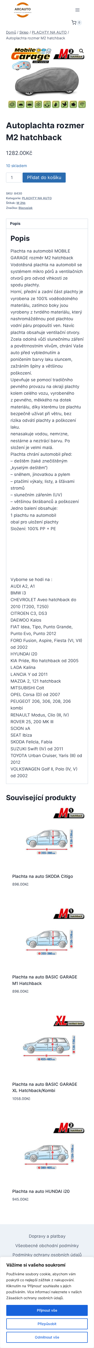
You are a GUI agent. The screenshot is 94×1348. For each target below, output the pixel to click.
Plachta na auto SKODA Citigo (42, 876)
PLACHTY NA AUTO (37, 198)
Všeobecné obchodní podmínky (47, 1245)
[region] (47, 1302)
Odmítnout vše (47, 1337)
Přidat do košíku (44, 177)
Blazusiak (26, 208)
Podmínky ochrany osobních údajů (47, 1254)
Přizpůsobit (47, 1324)
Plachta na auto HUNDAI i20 (41, 1191)
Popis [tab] (15, 223)
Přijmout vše (47, 1310)
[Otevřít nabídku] (77, 10)
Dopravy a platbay (47, 1236)
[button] (81, 51)
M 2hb (21, 203)
